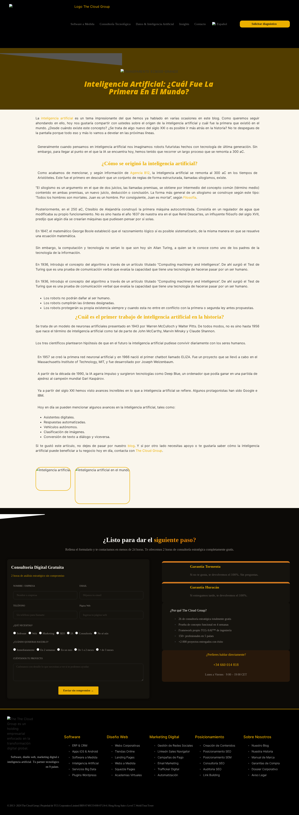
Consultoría (85, 633)
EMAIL (83, 586)
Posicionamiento (209, 737)
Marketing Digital (164, 737)
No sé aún (103, 633)
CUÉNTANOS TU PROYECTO (28, 658)
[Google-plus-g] (27, 790)
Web (34, 633)
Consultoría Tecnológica (115, 24)
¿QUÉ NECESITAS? (23, 625)
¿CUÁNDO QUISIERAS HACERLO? (30, 642)
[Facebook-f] (12, 790)
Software (21, 633)
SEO (62, 633)
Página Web (85, 606)
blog (131, 446)
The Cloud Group (149, 451)
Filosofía (189, 197)
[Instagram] (27, 778)
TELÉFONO (19, 606)
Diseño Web (117, 737)
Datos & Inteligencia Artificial (155, 24)
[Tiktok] (43, 790)
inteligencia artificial (57, 118)
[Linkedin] (12, 778)
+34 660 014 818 (226, 665)
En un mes (66, 649)
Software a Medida (82, 24)
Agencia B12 (140, 173)
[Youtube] (43, 778)
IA (72, 633)
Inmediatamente (26, 649)
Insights (184, 24)
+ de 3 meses (106, 649)
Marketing (48, 633)
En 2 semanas (47, 649)
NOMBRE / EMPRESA (24, 586)
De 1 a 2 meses (86, 649)
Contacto (200, 24)
